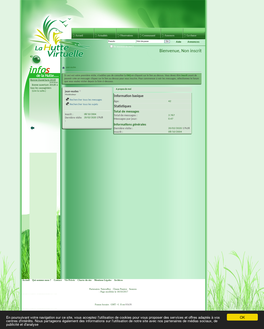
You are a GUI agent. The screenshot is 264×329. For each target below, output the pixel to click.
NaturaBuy (106, 289)
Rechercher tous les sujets (83, 104)
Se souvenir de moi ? (123, 46)
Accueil (79, 35)
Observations (126, 35)
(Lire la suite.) (39, 91)
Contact (58, 280)
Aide (178, 41)
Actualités (102, 35)
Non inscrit (191, 51)
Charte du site (85, 280)
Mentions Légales (102, 280)
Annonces (169, 35)
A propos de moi (123, 89)
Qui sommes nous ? (41, 280)
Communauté (148, 35)
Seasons (133, 289)
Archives (118, 280)
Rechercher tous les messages (85, 99)
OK (242, 317)
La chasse (191, 35)
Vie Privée (70, 280)
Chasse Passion (120, 289)
